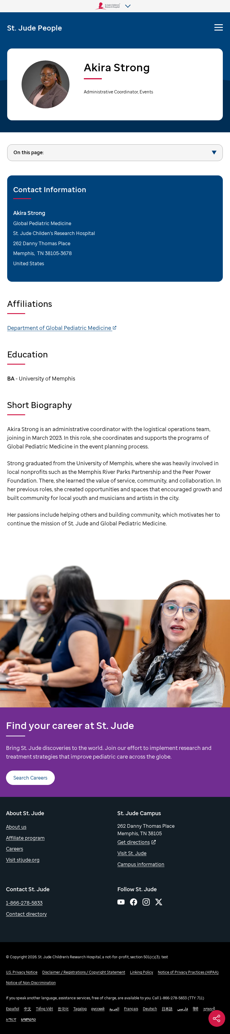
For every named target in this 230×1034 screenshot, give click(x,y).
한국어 (63, 1008)
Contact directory (26, 914)
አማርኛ (11, 1019)
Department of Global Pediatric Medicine (59, 327)
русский (98, 1008)
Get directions (133, 842)
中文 (27, 1008)
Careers (14, 848)
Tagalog (80, 1008)
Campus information (140, 864)
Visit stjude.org (23, 859)
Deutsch (150, 1008)
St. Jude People (34, 28)
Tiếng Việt (44, 1008)
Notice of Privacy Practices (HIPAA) (188, 972)
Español (12, 1008)
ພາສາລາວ (28, 1019)
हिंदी (195, 1008)
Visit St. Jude (131, 853)
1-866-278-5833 (24, 903)
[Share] (216, 1018)
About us (16, 827)
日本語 (167, 1008)
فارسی (182, 1008)
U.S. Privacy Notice (21, 972)
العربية (114, 1008)
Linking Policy (141, 972)
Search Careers (30, 777)
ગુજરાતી (209, 1008)
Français (131, 1008)
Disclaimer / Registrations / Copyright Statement (83, 972)
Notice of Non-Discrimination (31, 982)
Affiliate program (25, 838)
